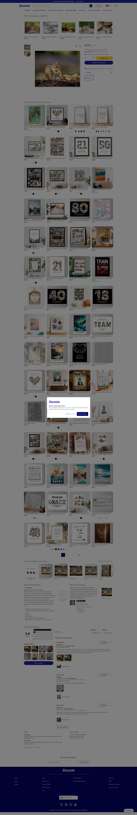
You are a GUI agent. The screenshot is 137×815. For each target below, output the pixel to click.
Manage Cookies (70, 414)
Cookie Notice (68, 407)
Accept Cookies (82, 414)
